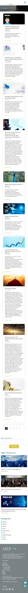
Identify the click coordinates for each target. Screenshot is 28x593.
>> (25, 428)
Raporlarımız (6, 530)
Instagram (6, 589)
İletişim (4, 572)
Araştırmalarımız (6, 570)
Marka (4, 526)
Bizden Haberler (7, 535)
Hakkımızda (5, 564)
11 (16, 428)
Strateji (5, 524)
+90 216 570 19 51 (6, 576)
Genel (4, 537)
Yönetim (5, 522)
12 (19, 428)
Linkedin (9, 589)
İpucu (4, 533)
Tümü (4, 539)
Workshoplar (6, 568)
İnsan (4, 528)
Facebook (3, 589)
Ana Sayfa (4, 563)
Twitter (13, 589)
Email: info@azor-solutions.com (9, 581)
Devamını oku (8, 40)
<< (3, 424)
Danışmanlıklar (7, 567)
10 (13, 428)
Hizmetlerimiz (5, 565)
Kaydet (14, 446)
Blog (3, 571)
